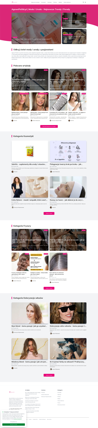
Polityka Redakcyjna (42, 419)
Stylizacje (49, 2)
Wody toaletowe (67, 2)
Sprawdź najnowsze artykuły (49, 126)
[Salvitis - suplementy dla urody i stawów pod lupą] (30, 151)
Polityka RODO (35, 419)
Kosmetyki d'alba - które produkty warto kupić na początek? (31, 39)
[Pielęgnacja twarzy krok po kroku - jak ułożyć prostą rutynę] (68, 151)
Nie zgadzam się (13, 421)
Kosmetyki (43, 2)
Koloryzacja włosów (61, 404)
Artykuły (27, 390)
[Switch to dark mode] (85, 2)
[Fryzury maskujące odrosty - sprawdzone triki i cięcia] (21, 262)
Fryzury (59, 402)
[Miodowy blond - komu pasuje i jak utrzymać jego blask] (30, 348)
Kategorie (60, 390)
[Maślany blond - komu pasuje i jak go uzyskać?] (21, 101)
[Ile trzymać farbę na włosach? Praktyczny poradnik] (68, 348)
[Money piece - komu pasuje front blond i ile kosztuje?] (40, 101)
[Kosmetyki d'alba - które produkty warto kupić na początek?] (36, 28)
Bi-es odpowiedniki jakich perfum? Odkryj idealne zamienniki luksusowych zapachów (32, 394)
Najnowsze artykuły (35, 2)
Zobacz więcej (49, 213)
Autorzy (43, 390)
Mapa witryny (49, 419)
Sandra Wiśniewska (56, 171)
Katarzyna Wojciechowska (57, 88)
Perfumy (55, 2)
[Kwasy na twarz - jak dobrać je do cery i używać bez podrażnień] (68, 187)
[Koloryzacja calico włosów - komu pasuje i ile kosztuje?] (68, 313)
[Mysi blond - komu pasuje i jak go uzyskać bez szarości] (30, 313)
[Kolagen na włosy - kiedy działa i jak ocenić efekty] (40, 262)
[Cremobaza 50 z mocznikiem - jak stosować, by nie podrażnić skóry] (58, 101)
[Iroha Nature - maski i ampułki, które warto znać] (30, 187)
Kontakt (30, 419)
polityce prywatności (18, 418)
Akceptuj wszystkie (13, 424)
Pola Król (16, 88)
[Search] (83, 2)
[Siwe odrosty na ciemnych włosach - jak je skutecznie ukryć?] (58, 262)
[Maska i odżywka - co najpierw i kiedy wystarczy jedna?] (77, 101)
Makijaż (60, 2)
